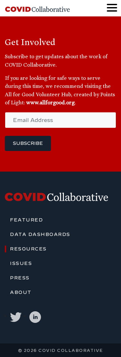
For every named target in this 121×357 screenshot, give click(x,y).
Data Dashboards (40, 234)
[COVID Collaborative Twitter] (16, 316)
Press (20, 277)
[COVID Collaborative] (37, 8)
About (21, 292)
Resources (28, 248)
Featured (26, 219)
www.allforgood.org (50, 102)
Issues (21, 263)
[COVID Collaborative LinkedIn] (35, 316)
